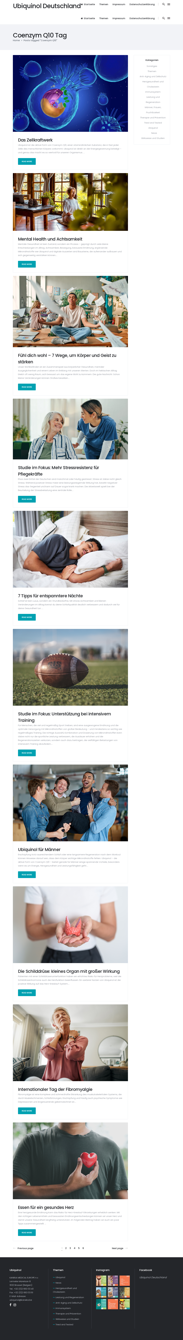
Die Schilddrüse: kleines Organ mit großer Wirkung (69, 971)
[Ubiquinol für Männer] (70, 802)
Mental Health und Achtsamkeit (50, 239)
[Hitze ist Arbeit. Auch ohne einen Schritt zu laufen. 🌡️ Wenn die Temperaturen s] (101, 1292)
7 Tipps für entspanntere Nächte (51, 596)
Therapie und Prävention (153, 117)
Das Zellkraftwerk (35, 140)
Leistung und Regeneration (70, 1297)
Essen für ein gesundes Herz (46, 1207)
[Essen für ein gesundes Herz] (70, 1160)
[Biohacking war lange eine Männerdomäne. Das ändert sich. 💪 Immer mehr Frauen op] (113, 1281)
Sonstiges (152, 66)
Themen (152, 71)
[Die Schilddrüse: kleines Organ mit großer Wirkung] (70, 924)
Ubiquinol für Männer (39, 849)
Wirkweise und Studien (153, 138)
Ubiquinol (153, 127)
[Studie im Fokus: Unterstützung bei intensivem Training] (70, 667)
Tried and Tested (153, 122)
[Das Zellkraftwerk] (70, 93)
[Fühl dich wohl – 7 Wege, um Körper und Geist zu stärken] (70, 311)
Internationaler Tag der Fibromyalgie (55, 1089)
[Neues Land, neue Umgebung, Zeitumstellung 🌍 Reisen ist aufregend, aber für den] (113, 1292)
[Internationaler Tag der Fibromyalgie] (70, 1042)
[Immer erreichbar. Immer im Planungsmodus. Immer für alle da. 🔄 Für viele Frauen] (125, 1281)
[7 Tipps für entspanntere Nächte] (70, 548)
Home (16, 40)
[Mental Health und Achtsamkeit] (70, 201)
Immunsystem (153, 91)
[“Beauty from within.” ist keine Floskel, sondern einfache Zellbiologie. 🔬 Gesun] (101, 1281)
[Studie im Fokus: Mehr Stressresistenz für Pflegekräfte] (70, 428)
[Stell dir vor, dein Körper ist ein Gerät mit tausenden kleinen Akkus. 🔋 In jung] (113, 1304)
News (154, 133)
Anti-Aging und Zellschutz (153, 76)
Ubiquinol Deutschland (153, 1277)
